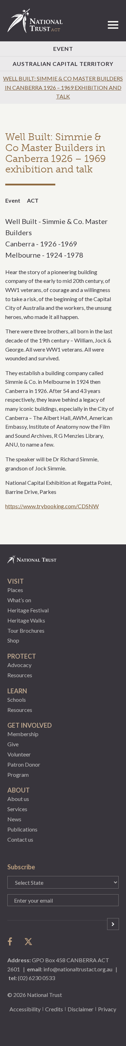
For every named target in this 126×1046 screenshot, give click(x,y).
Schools (16, 699)
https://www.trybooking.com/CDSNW (52, 506)
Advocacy (19, 664)
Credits (54, 1009)
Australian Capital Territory (63, 63)
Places (15, 589)
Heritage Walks (26, 620)
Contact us (20, 839)
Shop (13, 640)
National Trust (38, 20)
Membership (22, 734)
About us (18, 798)
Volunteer (19, 754)
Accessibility (25, 1009)
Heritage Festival (28, 610)
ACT (32, 200)
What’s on (19, 600)
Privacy (107, 1009)
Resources (19, 675)
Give (13, 744)
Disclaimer (80, 1009)
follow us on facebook (11, 941)
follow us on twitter (28, 941)
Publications (22, 829)
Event (63, 48)
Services (17, 809)
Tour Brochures (25, 630)
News (14, 819)
